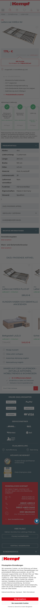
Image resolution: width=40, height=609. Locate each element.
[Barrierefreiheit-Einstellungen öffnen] (36, 521)
